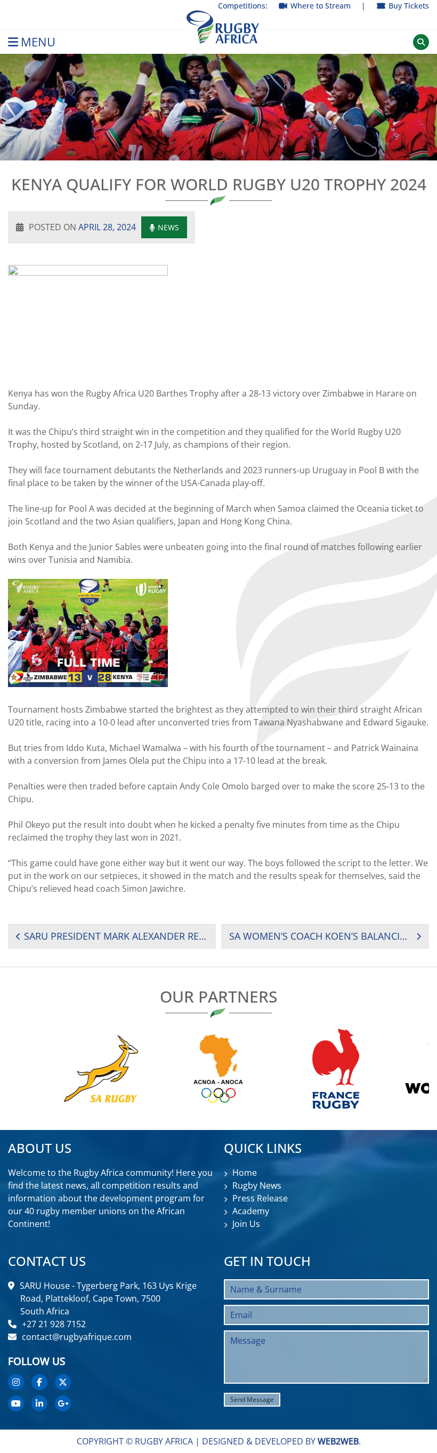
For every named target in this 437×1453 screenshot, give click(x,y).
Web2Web (338, 1441)
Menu (38, 42)
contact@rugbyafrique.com (77, 1337)
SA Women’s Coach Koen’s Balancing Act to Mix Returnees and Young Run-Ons (319, 936)
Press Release (260, 1198)
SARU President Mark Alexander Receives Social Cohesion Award (116, 936)
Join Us (246, 1224)
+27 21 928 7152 (54, 1324)
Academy (250, 1211)
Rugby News (256, 1185)
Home (244, 1172)
